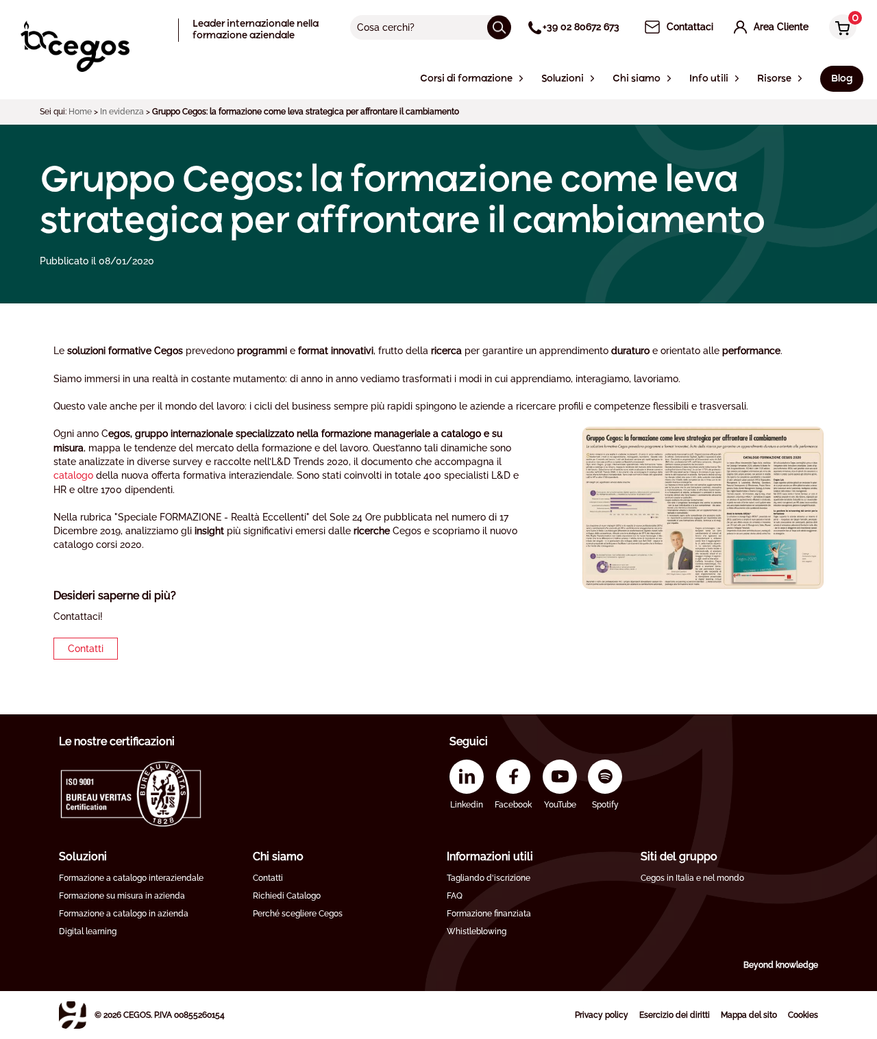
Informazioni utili (490, 856)
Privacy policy (601, 1015)
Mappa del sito (749, 1015)
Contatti (85, 648)
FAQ (454, 896)
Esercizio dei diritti (674, 1015)
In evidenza (122, 111)
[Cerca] (499, 27)
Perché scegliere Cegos (298, 913)
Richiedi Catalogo (287, 896)
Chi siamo (278, 856)
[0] (839, 28)
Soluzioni (83, 856)
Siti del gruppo (679, 856)
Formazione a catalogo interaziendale (131, 878)
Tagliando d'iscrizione (488, 878)
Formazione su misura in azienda (122, 896)
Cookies (803, 1015)
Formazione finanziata (489, 913)
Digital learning (87, 931)
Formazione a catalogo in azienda (123, 913)
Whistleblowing (476, 931)
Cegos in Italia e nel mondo (692, 878)
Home (80, 111)
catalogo (73, 475)
